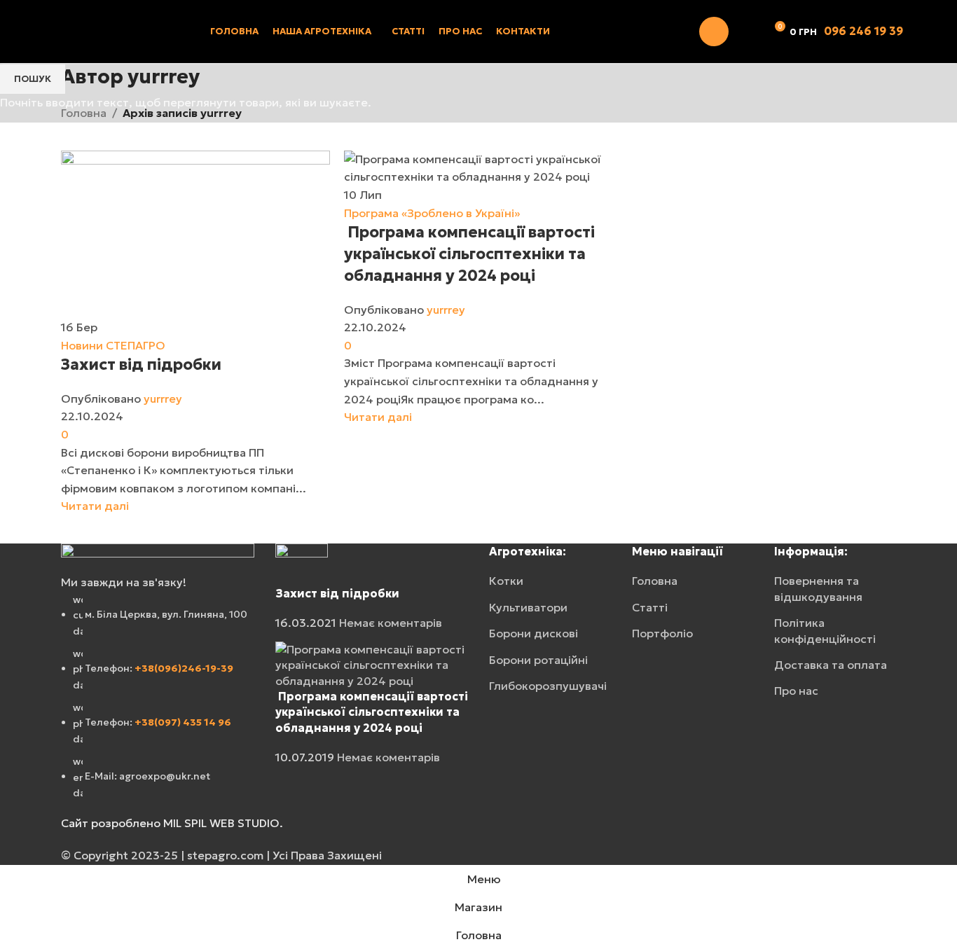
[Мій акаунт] (714, 32)
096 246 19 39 (863, 31)
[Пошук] (748, 32)
